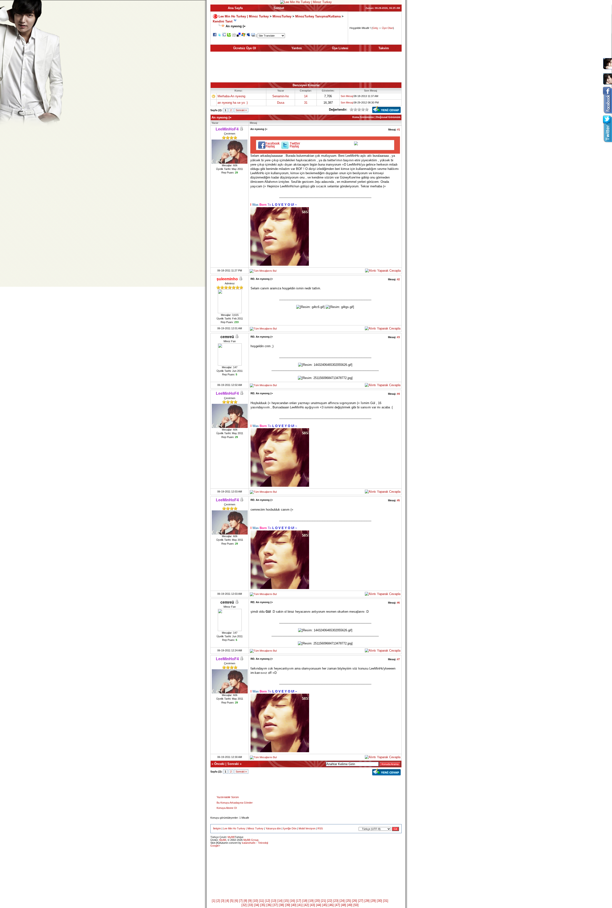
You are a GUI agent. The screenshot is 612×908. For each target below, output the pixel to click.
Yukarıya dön (273, 828)
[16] (292, 901)
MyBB (231, 837)
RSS (320, 828)
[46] (331, 905)
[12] (267, 901)
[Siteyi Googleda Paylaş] (224, 35)
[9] (250, 901)
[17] (298, 901)
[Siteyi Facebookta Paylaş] (215, 35)
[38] (281, 905)
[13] (273, 901)
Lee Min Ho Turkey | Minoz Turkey (244, 16)
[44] (318, 905)
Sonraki (233, 764)
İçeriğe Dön (289, 828)
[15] (286, 901)
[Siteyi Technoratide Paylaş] (229, 35)
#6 (398, 602)
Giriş (375, 28)
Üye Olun (387, 28)
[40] (293, 905)
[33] (250, 905)
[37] (275, 905)
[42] (306, 905)
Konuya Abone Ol (227, 807)
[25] (348, 901)
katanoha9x (249, 842)
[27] (360, 901)
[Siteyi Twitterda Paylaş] (219, 35)
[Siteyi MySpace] (248, 35)
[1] (213, 901)
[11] (261, 901)
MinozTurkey (282, 16)
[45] (325, 905)
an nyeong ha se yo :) (233, 102)
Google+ (215, 845)
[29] (373, 901)
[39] (287, 905)
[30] (379, 901)
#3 (398, 337)
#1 (398, 129)
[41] (300, 905)
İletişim (217, 828)
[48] (343, 905)
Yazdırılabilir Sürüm (228, 797)
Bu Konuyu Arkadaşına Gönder (235, 802)
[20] (317, 901)
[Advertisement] (306, 67)
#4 (398, 393)
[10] (255, 901)
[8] (245, 901)
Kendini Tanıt (222, 21)
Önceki (219, 764)
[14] (280, 901)
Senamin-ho (280, 96)
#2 (398, 279)
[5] (232, 901)
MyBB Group (250, 839)
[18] (304, 901)
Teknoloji (263, 842)
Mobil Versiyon (307, 828)
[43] (312, 905)
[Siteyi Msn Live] (243, 35)
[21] (323, 901)
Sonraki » (241, 110)
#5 (398, 500)
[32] (244, 905)
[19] (311, 901)
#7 (398, 659)
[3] (222, 901)
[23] (336, 901)
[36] (269, 905)
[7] (241, 901)
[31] (385, 901)
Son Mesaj (347, 96)
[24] (342, 901)
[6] (236, 901)
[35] (262, 905)
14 (305, 96)
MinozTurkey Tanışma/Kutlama (318, 16)
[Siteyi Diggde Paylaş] (234, 35)
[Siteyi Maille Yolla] (253, 35)
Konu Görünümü (363, 117)
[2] (218, 901)
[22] (329, 901)
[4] (227, 901)
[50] (356, 905)
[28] (367, 901)
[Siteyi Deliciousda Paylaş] (238, 35)
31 (305, 102)
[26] (354, 901)
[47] (337, 905)
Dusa (280, 102)
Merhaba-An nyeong (231, 96)
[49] (349, 905)
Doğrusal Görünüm (388, 117)
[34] (256, 905)
